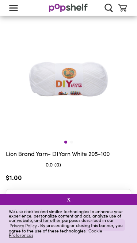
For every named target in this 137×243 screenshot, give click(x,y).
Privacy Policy (23, 225)
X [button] (69, 200)
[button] (125, 179)
